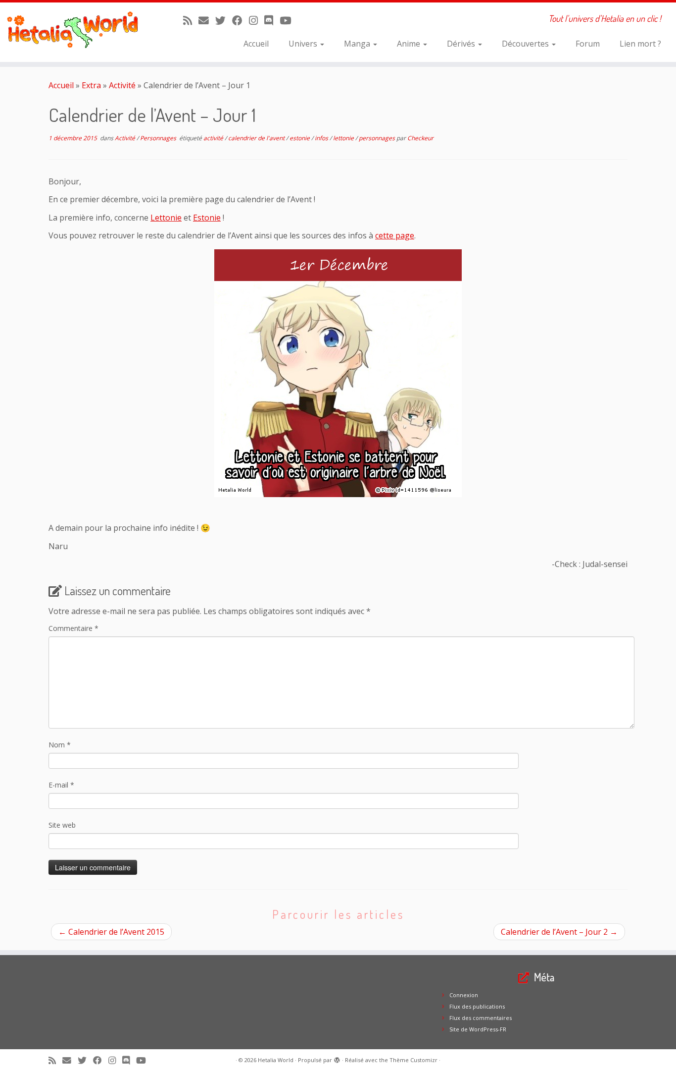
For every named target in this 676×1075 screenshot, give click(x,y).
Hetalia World (275, 1060)
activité (214, 138)
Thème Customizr (413, 1060)
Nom (59, 744)
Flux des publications (477, 1006)
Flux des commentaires (480, 1017)
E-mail (61, 785)
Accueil (256, 43)
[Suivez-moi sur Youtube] (288, 20)
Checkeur (420, 138)
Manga (358, 43)
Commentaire (73, 628)
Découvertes (526, 43)
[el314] (338, 373)
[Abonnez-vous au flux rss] (190, 20)
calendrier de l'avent (257, 138)
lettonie (344, 138)
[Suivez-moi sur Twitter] (223, 20)
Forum (588, 43)
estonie (300, 138)
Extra (91, 85)
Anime (409, 43)
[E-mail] (206, 20)
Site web (62, 825)
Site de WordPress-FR (477, 1029)
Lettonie (166, 217)
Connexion (463, 995)
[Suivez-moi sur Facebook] (240, 20)
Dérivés (462, 43)
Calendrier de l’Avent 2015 (111, 931)
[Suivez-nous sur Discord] (272, 20)
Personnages (159, 138)
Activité (122, 85)
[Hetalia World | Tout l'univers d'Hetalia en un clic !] (78, 32)
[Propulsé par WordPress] (337, 1058)
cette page (394, 235)
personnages (377, 138)
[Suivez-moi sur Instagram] (256, 20)
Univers (304, 43)
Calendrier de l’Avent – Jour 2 (559, 931)
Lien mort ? (640, 43)
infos (322, 138)
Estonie (207, 217)
